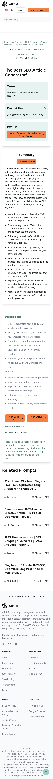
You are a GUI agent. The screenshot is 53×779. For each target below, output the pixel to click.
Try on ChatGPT (35, 418)
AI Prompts (17, 42)
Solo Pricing (8, 679)
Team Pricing (8, 684)
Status (32, 668)
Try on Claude (13, 418)
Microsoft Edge (36, 716)
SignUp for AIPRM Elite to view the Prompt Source (25, 134)
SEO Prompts (31, 42)
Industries (7, 663)
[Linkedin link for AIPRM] (16, 644)
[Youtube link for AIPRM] (9, 644)
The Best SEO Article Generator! (29, 44)
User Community (37, 663)
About (5, 657)
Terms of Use (9, 719)
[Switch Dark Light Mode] (12, 10)
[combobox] (26, 19)
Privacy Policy (9, 705)
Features (6, 668)
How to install (36, 705)
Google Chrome (37, 711)
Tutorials (33, 657)
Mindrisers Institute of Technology (28, 49)
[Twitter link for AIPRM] (3, 644)
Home (7, 42)
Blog (4, 690)
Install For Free (36, 10)
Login (20, 10)
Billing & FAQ (35, 673)
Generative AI (9, 673)
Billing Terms (8, 733)
